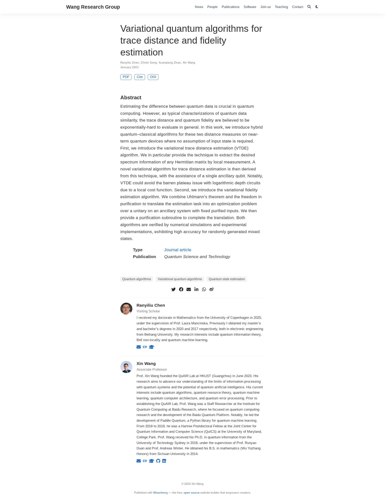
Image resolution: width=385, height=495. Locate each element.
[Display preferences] (317, 7)
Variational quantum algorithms (180, 279)
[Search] (309, 7)
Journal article (177, 249)
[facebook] (181, 289)
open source (192, 492)
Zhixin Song (149, 62)
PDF (126, 77)
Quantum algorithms (136, 279)
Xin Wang (189, 62)
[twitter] (173, 289)
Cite (140, 77)
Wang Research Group (93, 7)
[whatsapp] (204, 289)
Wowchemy (160, 492)
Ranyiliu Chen (129, 62)
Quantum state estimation (227, 279)
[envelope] (189, 289)
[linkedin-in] (196, 289)
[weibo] (212, 289)
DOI (153, 77)
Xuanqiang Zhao (170, 62)
